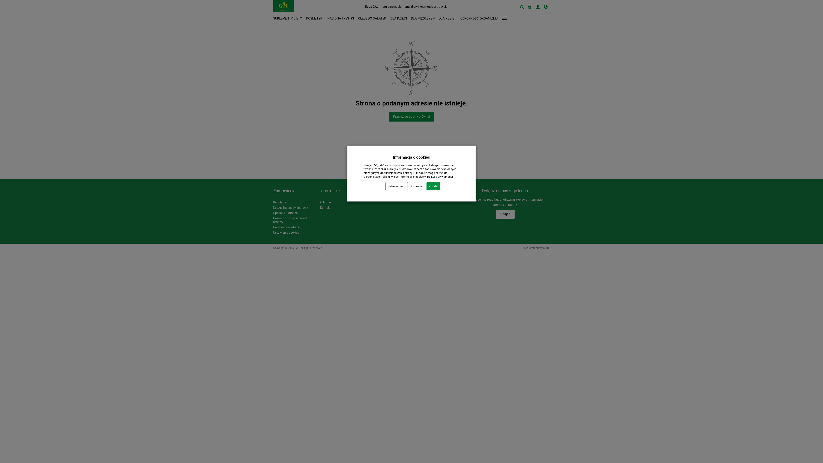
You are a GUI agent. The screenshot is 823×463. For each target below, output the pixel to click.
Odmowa (416, 186)
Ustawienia (395, 186)
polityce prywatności (440, 176)
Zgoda (433, 186)
